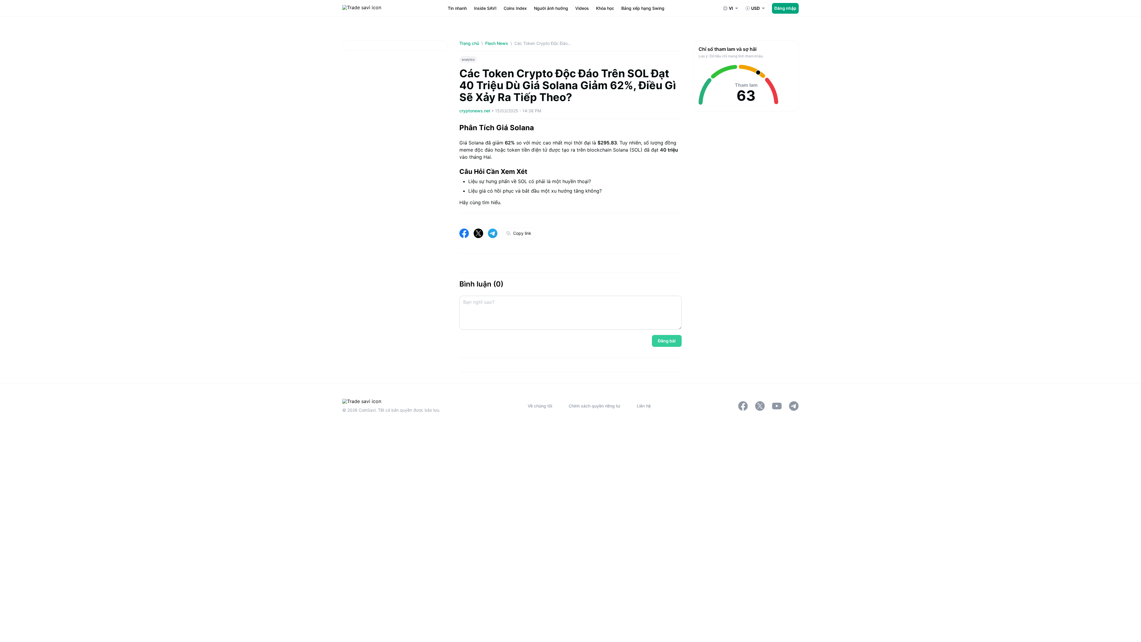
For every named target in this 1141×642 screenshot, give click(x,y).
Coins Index (515, 8)
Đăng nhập (785, 8)
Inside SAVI (485, 8)
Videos (582, 8)
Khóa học (605, 8)
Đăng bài (667, 340)
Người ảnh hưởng (551, 8)
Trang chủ (469, 43)
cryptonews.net (475, 110)
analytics (468, 59)
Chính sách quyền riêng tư (594, 405)
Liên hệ (644, 405)
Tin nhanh (457, 8)
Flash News (496, 43)
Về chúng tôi (540, 405)
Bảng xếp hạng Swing (642, 8)
